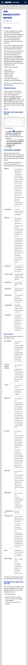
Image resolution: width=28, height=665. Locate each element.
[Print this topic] (7, 21)
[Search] (25, 2)
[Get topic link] (4, 21)
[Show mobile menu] (2, 2)
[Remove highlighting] (10, 21)
